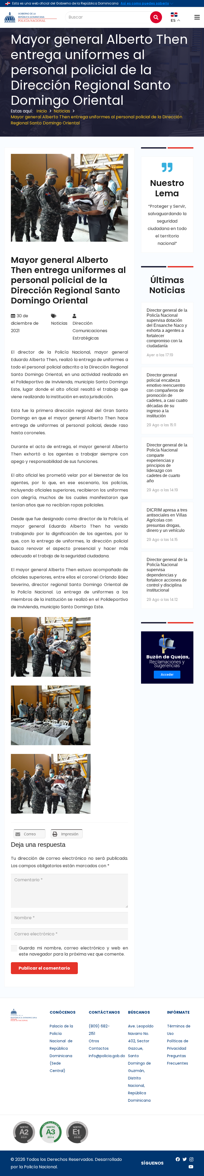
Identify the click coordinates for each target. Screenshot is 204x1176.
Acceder (167, 674)
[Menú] (197, 17)
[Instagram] (191, 1159)
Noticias (59, 323)
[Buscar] (156, 17)
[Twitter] (184, 1159)
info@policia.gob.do (107, 1055)
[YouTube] (191, 1167)
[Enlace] (31, 17)
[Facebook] (178, 1159)
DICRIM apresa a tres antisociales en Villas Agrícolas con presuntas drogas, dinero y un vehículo (167, 520)
